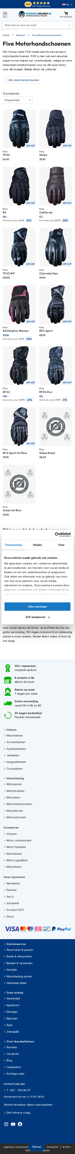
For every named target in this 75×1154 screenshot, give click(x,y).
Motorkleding (15, 778)
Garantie (12, 969)
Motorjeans (13, 797)
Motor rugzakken (17, 860)
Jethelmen (13, 755)
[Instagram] (6, 1125)
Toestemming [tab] (13, 544)
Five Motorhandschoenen (47, 35)
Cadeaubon (14, 1067)
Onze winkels (15, 992)
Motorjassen (14, 784)
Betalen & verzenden (20, 963)
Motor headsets (16, 846)
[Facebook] (20, 1125)
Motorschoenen (16, 817)
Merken (20, 35)
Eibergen (12, 1011)
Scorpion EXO (15, 909)
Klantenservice (16, 944)
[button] (67, 5)
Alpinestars (13, 883)
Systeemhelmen (16, 748)
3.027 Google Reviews (41, 6)
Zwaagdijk (13, 1031)
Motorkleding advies (19, 976)
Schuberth (13, 903)
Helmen (11, 729)
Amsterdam (13, 998)
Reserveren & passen (20, 949)
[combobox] (37, 25)
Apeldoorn (13, 1005)
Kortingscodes (15, 1073)
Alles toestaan (37, 606)
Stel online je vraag (18, 1112)
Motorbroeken (15, 790)
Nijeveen (12, 1018)
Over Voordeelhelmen (20, 1041)
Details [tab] (37, 544)
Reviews (12, 1047)
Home (6, 35)
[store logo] (35, 14)
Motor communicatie (19, 840)
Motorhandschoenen (19, 804)
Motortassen (14, 853)
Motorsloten (14, 866)
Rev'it (10, 896)
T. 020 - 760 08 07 (18, 1090)
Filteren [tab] (36, 1147)
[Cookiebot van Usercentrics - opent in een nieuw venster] (55, 534)
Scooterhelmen (16, 742)
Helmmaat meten (17, 982)
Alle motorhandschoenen (24, 80)
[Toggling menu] (5, 14)
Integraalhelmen (16, 761)
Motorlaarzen (15, 810)
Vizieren (12, 833)
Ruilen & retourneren (19, 956)
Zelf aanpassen (35, 617)
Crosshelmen (15, 768)
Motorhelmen (15, 735)
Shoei (10, 916)
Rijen (10, 1025)
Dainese (12, 889)
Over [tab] (61, 544)
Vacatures (13, 1053)
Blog (9, 1060)
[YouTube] (13, 1125)
